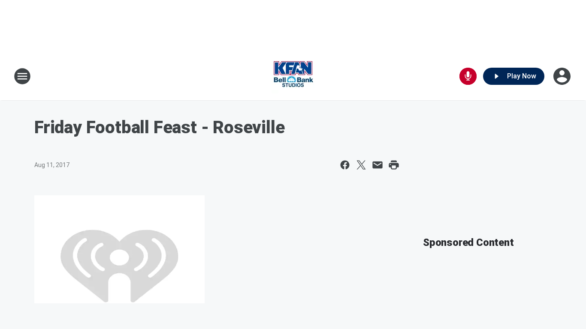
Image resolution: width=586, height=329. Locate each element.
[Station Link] (293, 76)
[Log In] (562, 76)
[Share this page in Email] (378, 165)
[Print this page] (394, 165)
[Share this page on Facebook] (345, 165)
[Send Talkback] (468, 76)
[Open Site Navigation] (22, 76)
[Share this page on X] (361, 165)
